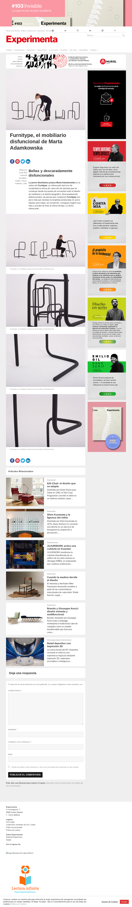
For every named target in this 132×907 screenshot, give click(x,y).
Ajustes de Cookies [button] (110, 902)
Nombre (13, 730)
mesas (24, 181)
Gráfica (9, 50)
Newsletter (83, 50)
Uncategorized (53, 640)
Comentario (15, 691)
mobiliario (18, 183)
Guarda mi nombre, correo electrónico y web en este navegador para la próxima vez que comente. (45, 767)
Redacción (23, 170)
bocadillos (23, 178)
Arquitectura (19, 50)
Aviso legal (10, 822)
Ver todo (73, 50)
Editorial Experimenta (14, 837)
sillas (25, 183)
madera (17, 181)
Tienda (93, 50)
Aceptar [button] (124, 902)
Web (10, 754)
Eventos (64, 50)
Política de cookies (13, 830)
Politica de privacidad (14, 827)
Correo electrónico (20, 742)
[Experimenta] (32, 39)
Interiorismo (42, 50)
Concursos (53, 50)
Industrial (31, 50)
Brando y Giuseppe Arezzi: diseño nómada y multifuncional (63, 611)
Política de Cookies (18, 904)
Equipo (8, 840)
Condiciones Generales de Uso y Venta (20, 825)
